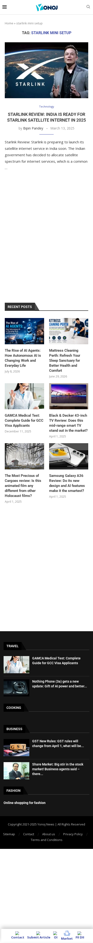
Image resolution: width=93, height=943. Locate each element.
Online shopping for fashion (25, 803)
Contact (28, 834)
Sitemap (9, 834)
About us (48, 834)
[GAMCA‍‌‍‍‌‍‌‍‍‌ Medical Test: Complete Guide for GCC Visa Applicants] (24, 396)
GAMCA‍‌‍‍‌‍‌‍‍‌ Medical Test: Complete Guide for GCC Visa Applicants (24, 420)
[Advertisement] (46, 241)
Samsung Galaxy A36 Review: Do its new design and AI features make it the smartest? (67, 483)
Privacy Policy (73, 834)
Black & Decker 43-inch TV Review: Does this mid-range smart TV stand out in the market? (68, 423)
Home (9, 23)
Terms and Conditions (46, 840)
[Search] (88, 7)
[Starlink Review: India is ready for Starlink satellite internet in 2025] (46, 70)
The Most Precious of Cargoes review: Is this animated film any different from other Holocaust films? (23, 486)
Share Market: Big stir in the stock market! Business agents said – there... (57, 769)
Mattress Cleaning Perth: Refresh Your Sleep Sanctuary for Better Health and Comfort (64, 360)
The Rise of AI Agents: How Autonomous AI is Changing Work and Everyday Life (23, 358)
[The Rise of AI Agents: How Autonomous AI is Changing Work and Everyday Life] (24, 331)
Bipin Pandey (33, 128)
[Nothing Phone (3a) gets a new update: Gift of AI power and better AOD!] (16, 687)
